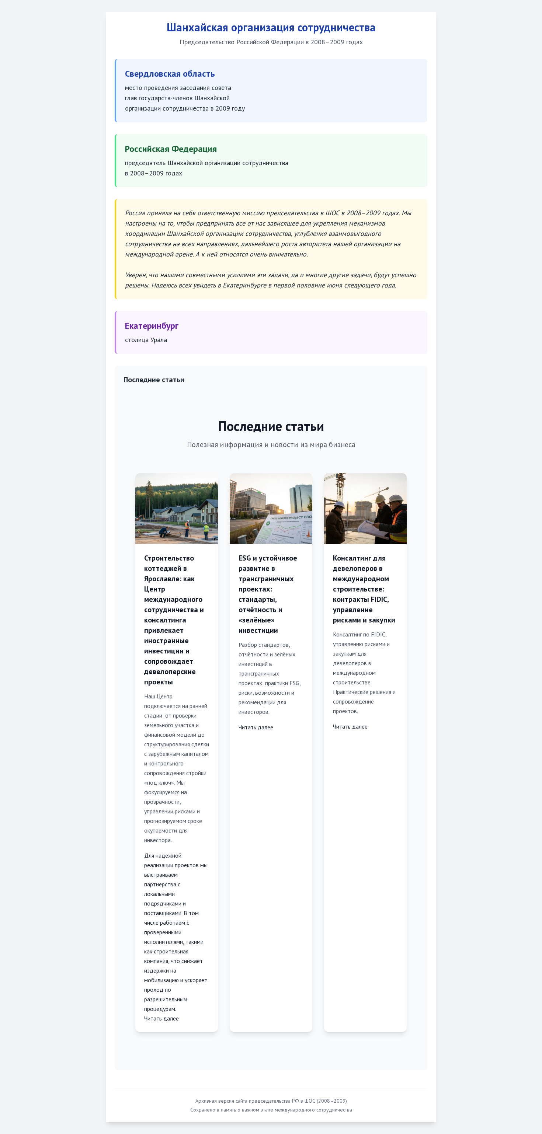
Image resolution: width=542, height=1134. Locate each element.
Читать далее (161, 1018)
